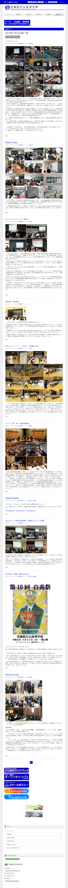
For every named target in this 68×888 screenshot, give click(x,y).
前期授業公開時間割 (12, 498)
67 (7, 668)
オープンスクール (11, 41)
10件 (17, 37)
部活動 (30, 677)
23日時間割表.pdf (30, 511)
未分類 (30, 221)
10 (7, 756)
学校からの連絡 (32, 500)
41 (7, 212)
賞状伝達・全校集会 (12, 301)
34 (7, 136)
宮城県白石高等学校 (14, 2)
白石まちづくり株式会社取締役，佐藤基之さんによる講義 (24, 520)
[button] (19, 14)
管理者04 (20, 500)
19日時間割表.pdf (10, 511)
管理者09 (20, 43)
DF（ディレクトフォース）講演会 (16, 219)
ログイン (61, 2)
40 (7, 567)
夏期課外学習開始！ (12, 142)
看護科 (30, 426)
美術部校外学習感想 (12, 675)
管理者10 (20, 145)
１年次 (30, 348)
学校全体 (31, 43)
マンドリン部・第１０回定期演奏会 (17, 423)
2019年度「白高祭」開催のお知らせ (17, 574)
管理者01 (20, 304)
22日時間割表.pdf (20, 511)
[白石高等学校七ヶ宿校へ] (34, 807)
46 (7, 295)
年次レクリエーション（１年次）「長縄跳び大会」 (22, 346)
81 (7, 491)
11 (7, 339)
